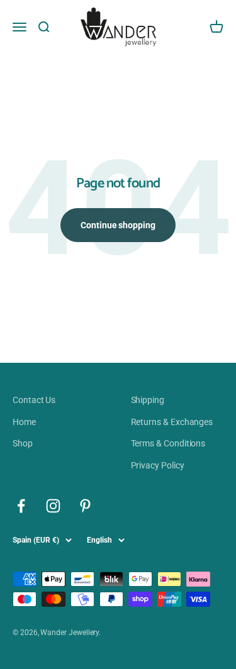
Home (24, 422)
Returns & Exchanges (172, 422)
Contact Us (34, 400)
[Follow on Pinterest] (85, 505)
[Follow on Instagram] (53, 505)
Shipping (147, 400)
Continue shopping (118, 225)
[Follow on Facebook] (21, 505)
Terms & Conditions (168, 443)
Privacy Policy (157, 465)
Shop (23, 443)
